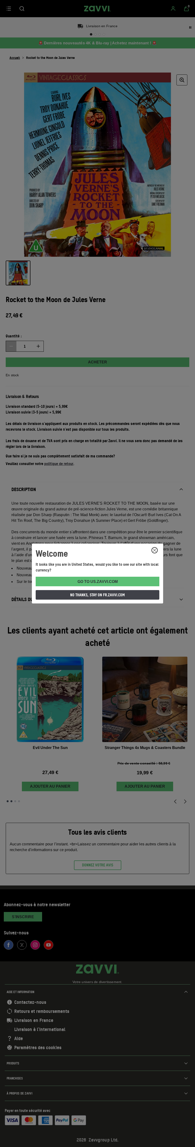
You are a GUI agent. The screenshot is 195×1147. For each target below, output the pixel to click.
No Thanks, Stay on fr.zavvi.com (97, 594)
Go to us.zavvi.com (98, 582)
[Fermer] (154, 550)
